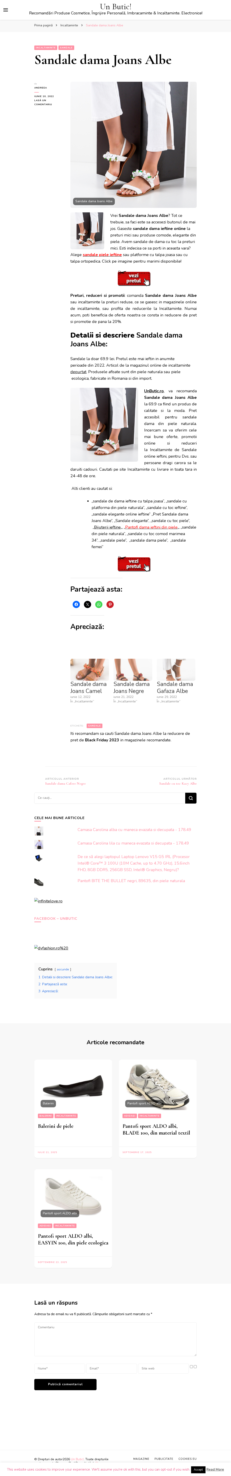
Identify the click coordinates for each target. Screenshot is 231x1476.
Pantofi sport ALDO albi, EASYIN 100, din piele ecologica (73, 1239)
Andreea (40, 87)
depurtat (78, 372)
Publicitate (164, 1459)
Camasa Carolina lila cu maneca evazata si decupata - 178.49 (133, 843)
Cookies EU (187, 1459)
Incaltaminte (46, 47)
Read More (215, 1469)
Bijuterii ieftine (107, 527)
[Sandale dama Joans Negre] (132, 670)
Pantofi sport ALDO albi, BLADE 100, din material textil (156, 1129)
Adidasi (129, 1115)
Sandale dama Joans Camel (88, 687)
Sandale (66, 47)
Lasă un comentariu (49, 103)
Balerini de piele (55, 1126)
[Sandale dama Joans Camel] (89, 670)
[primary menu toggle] (5, 9)
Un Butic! (116, 7)
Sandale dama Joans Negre (131, 687)
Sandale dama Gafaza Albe (175, 687)
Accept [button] (198, 1470)
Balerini (45, 1115)
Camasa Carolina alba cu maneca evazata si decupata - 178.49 (134, 829)
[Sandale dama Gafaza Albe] (176, 670)
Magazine (141, 1459)
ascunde (63, 969)
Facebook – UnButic (55, 918)
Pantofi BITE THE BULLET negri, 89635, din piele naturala (131, 880)
